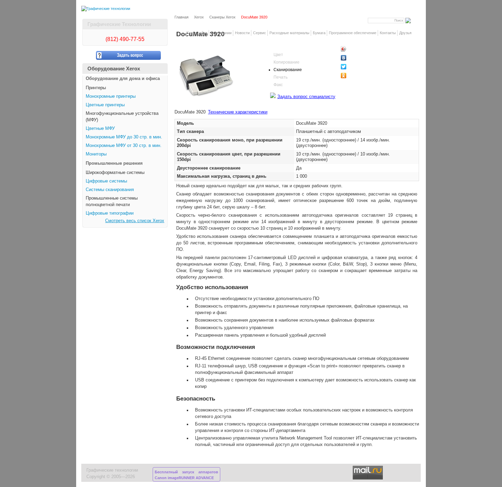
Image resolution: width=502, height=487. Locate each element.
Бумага (319, 33)
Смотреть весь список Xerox (134, 220)
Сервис (259, 33)
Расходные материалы (289, 33)
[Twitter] (355, 66)
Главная (182, 17)
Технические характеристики (237, 112)
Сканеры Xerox (222, 17)
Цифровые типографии (110, 213)
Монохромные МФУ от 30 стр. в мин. (124, 145)
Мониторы (96, 154)
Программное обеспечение (352, 33)
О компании (221, 33)
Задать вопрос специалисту (306, 96)
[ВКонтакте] (355, 57)
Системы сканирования (110, 189)
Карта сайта (196, 33)
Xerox (199, 17)
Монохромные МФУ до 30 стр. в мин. (124, 137)
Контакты (388, 33)
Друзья (405, 33)
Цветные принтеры (105, 105)
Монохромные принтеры (111, 96)
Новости (242, 33)
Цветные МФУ (100, 128)
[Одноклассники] (355, 75)
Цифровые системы (106, 181)
